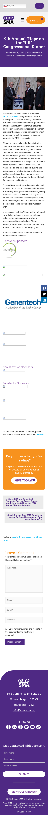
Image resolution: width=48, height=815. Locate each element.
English (10, 6)
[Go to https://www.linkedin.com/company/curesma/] (14, 727)
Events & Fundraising (15, 56)
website (40, 434)
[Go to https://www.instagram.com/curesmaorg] (20, 727)
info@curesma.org (24, 710)
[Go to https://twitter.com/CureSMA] (26, 727)
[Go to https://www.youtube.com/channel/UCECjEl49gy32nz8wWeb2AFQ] (32, 727)
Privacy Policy (24, 811)
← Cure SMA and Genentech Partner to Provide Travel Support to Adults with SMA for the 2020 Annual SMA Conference (22, 502)
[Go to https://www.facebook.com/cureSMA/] (8, 727)
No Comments (33, 53)
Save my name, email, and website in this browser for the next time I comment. (23, 632)
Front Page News (34, 56)
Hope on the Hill (10, 116)
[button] (39, 6)
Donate (34, 21)
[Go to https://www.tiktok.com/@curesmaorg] (38, 727)
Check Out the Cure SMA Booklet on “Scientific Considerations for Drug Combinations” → (24, 517)
